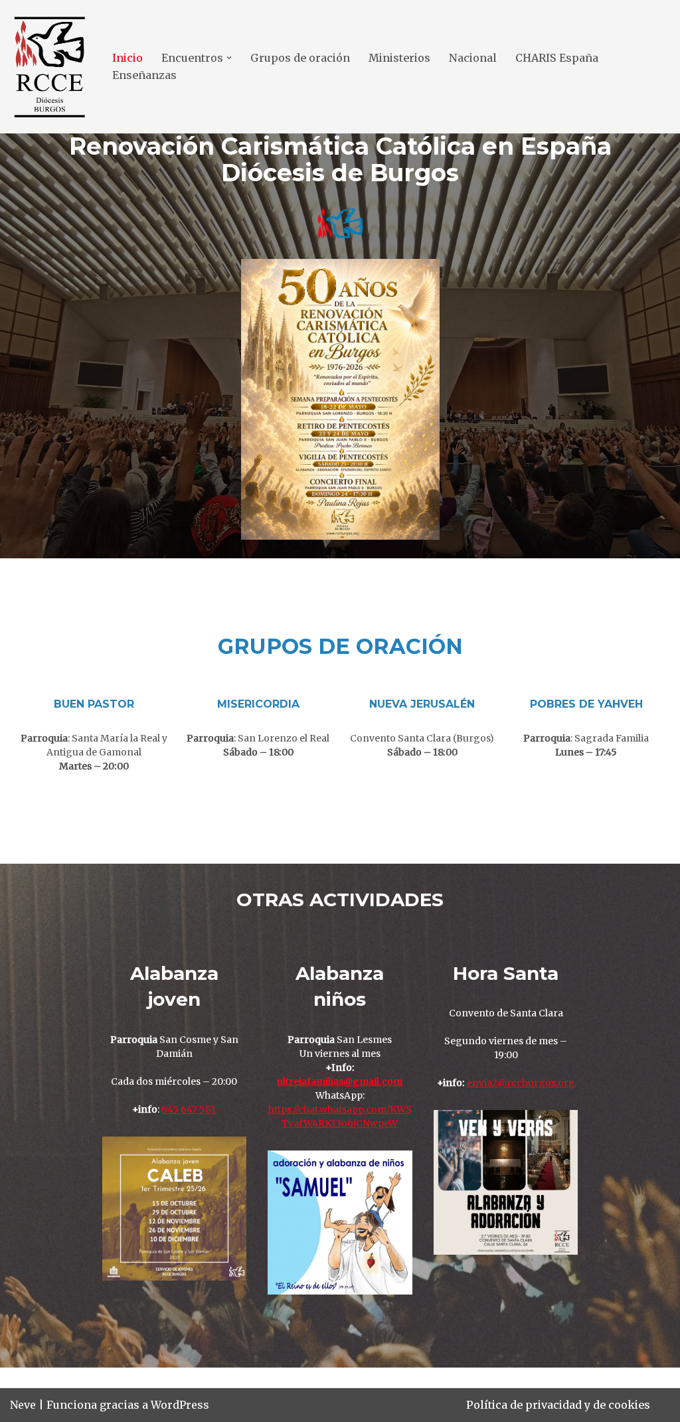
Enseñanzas (144, 75)
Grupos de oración (300, 57)
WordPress (180, 1404)
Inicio (127, 57)
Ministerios (399, 57)
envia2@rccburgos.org (521, 1083)
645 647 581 (188, 1109)
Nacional (473, 57)
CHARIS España (556, 57)
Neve (23, 1404)
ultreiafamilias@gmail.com (339, 1081)
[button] (229, 57)
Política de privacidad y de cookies (558, 1404)
